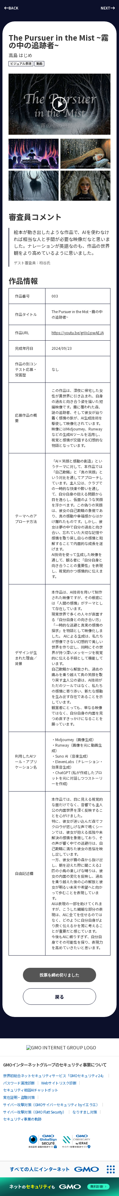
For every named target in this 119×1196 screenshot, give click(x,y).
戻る (59, 996)
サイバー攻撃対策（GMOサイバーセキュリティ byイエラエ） (51, 1104)
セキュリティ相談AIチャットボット (30, 1089)
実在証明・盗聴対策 (19, 1097)
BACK (13, 8)
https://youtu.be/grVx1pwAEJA (78, 332)
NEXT (105, 8)
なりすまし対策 (84, 1111)
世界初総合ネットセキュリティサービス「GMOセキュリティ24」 (54, 1075)
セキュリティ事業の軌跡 (22, 1118)
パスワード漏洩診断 (19, 1082)
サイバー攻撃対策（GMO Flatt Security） (34, 1111)
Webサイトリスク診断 (59, 1082)
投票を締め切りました (59, 975)
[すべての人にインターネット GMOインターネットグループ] (51, 1169)
